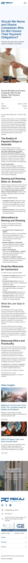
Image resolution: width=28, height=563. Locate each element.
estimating (22, 364)
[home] (7, 3)
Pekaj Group (6, 364)
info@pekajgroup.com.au (8, 374)
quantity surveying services (11, 366)
